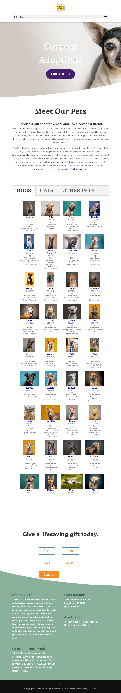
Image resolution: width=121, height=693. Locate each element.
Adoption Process (73, 169)
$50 (70, 551)
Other (69, 562)
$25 (47, 562)
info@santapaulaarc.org (53, 162)
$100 (47, 551)
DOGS (24, 190)
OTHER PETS (78, 190)
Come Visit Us (60, 74)
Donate (48, 574)
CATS (46, 190)
